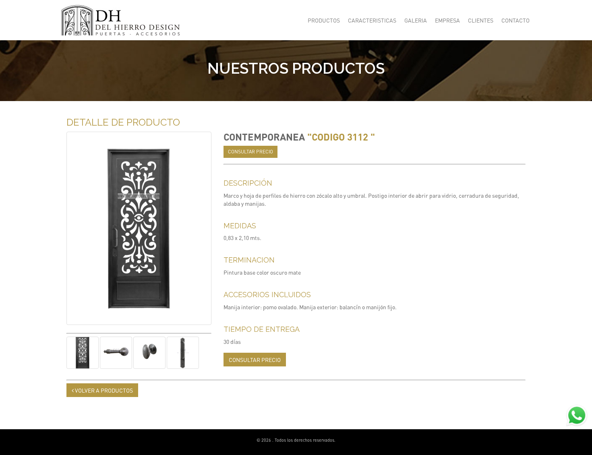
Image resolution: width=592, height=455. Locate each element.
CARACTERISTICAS (372, 20)
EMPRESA (447, 20)
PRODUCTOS (324, 20)
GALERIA (415, 20)
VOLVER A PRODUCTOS (103, 390)
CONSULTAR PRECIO (250, 152)
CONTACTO (515, 20)
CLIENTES (480, 20)
